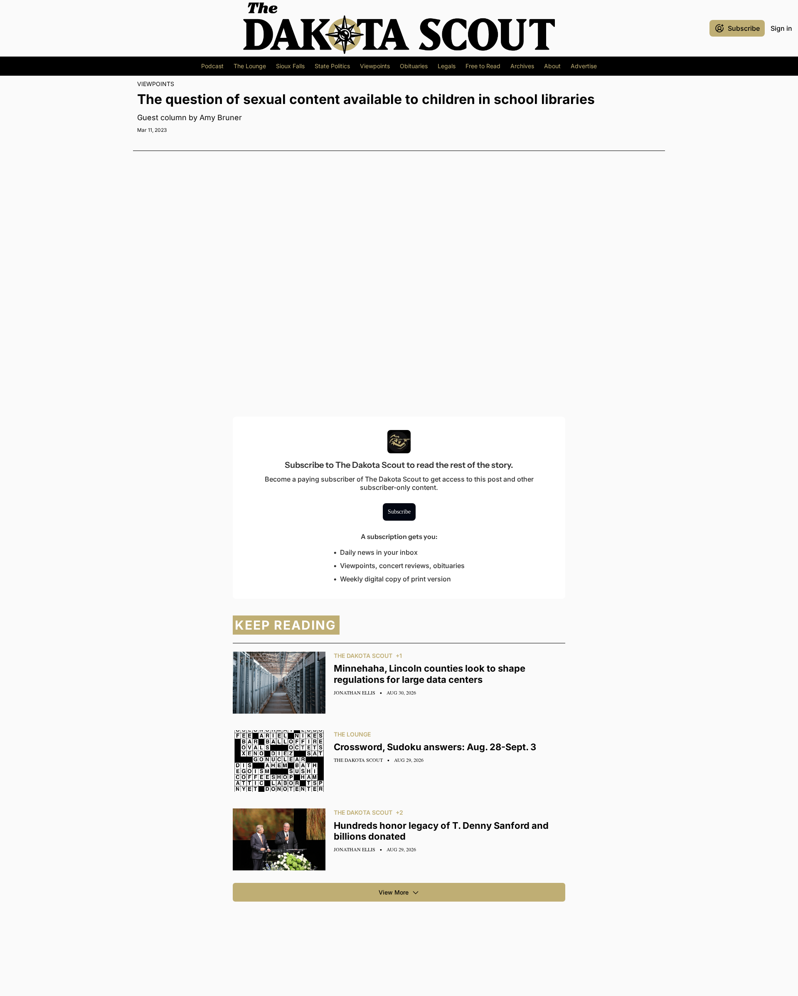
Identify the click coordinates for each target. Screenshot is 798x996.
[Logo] (399, 28)
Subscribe (399, 512)
